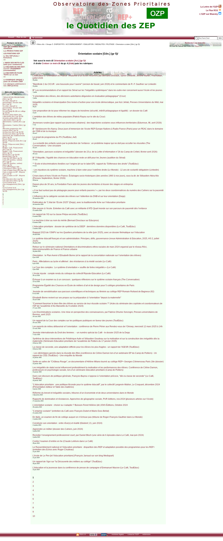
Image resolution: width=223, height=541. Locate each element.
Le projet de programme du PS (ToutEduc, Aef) (54, 137)
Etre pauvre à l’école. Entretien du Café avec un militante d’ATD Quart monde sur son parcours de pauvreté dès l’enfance (90, 208)
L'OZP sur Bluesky (208, 14)
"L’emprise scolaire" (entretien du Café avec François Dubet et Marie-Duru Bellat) (71, 411)
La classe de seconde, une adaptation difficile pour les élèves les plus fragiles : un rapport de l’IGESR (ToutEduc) (86, 347)
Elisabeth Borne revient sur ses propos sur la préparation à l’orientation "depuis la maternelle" (77, 297)
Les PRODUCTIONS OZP (13, 51)
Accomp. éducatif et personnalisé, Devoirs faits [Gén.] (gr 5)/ (12, 107)
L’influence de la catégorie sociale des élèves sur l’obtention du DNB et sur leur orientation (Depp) (79, 196)
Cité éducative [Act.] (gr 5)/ (12, 179)
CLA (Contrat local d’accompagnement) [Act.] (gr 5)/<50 (13, 189)
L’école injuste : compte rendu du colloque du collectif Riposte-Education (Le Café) (72, 273)
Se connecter (37, 38)
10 (34, 516)
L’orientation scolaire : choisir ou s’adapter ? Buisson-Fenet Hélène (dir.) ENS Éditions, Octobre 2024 (80, 405)
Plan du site (21, 37)
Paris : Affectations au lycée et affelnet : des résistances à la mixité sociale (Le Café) (72, 261)
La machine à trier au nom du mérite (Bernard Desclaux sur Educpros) (66, 220)
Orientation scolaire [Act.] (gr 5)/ (70, 60)
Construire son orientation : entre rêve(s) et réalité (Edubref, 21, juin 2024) (67, 423)
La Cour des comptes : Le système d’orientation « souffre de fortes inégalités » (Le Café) (74, 267)
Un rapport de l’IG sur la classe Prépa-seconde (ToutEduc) (60, 214)
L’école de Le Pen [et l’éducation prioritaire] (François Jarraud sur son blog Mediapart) (73, 455)
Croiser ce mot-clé (51, 63)
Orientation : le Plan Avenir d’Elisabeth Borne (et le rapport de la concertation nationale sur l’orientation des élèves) (87, 255)
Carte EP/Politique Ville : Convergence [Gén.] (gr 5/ (12, 167)
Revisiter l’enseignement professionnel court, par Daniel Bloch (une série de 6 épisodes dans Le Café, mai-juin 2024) (88, 435)
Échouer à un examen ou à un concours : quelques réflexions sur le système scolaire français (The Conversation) (86, 279)
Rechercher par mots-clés (195, 43)
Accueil (11, 37)
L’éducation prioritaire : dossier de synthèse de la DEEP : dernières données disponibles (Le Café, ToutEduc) (84, 226)
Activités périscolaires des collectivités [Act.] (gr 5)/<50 (13, 115)
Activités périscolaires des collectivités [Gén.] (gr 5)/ (12, 119)
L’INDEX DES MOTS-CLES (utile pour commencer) (13, 63)
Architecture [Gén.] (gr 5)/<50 (13, 134)
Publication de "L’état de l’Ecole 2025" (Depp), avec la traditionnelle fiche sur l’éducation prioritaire (79, 202)
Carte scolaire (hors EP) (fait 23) (14, 170)
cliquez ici (198, 46)
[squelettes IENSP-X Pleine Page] (104, 534)
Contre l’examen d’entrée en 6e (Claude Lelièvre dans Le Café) (63, 441)
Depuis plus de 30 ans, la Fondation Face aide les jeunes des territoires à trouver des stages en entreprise (83, 184)
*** (4, 60)
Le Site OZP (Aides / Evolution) (11, 57)
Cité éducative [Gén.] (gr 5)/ (13, 181)
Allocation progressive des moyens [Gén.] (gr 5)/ (12, 129)
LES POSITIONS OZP (11, 53)
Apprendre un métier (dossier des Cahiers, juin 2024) (58, 429)
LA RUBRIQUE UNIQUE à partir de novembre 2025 (13, 80)
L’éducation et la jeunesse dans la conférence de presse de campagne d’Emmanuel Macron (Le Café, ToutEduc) (86, 467)
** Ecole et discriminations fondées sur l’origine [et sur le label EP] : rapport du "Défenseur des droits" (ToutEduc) (86, 164)
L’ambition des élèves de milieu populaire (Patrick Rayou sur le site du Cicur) (69, 116)
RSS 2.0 (82, 534)
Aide (71, 63)
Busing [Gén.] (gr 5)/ (10, 156)
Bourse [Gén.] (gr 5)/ (10, 139)
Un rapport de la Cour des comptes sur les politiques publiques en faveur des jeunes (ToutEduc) (78, 320)
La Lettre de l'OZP (209, 7)
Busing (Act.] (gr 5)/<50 (11, 155)
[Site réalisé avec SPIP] (93, 534)
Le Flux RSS (212, 10)
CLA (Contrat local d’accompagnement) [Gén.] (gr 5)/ (14, 184)
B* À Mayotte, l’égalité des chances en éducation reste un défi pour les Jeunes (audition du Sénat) (79, 157)
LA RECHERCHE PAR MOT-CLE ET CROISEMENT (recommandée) (14, 68)
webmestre (147, 534)
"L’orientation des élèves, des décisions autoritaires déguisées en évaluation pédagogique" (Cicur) (79, 96)
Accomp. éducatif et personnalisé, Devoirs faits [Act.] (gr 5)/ (12, 102)
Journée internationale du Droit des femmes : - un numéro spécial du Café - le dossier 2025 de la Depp (81, 332)
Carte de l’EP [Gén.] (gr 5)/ (12, 158)
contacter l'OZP (133, 534)
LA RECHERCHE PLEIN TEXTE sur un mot (12, 74)
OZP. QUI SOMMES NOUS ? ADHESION (14, 47)
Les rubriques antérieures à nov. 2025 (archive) (14, 85)
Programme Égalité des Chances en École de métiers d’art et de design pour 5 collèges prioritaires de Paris (83, 285)
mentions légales (118, 534)
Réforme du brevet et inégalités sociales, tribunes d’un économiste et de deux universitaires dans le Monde (83, 393)
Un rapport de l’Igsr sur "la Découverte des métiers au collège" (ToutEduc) (67, 461)
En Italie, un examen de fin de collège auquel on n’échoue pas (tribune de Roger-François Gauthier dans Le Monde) (88, 417)
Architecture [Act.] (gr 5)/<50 (13, 132)
